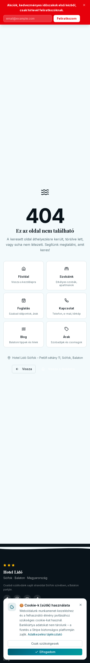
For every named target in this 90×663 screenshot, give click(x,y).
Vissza (27, 369)
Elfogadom (47, 652)
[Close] (80, 604)
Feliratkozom (67, 18)
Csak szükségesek (45, 643)
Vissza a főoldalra (61, 369)
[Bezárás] (84, 5)
